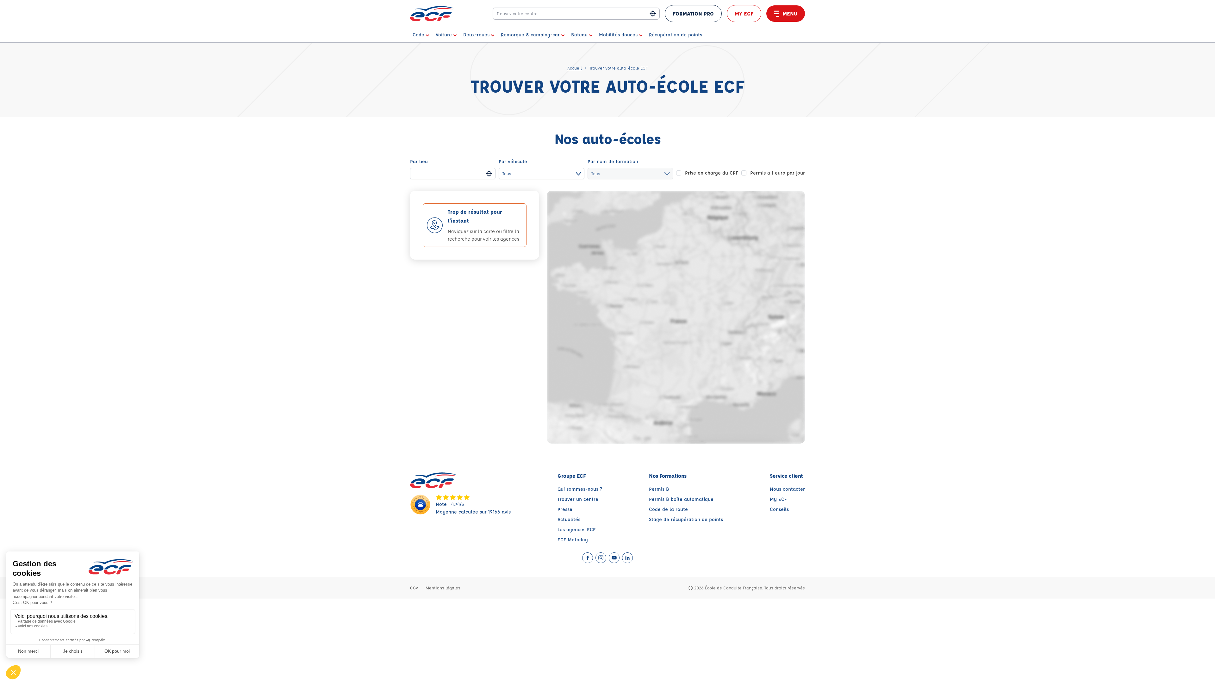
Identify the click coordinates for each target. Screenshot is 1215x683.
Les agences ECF (576, 529)
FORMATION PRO (693, 13)
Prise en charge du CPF (711, 173)
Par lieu (419, 161)
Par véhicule (513, 161)
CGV (414, 587)
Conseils (779, 509)
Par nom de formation (613, 161)
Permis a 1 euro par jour (777, 173)
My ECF (744, 13)
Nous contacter (787, 489)
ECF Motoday (573, 540)
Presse (565, 509)
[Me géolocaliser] (653, 13)
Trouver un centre (578, 499)
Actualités (569, 519)
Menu (789, 13)
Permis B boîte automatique (681, 499)
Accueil (574, 68)
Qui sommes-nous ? (580, 489)
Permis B (659, 489)
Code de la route (668, 509)
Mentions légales (443, 587)
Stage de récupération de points (686, 519)
